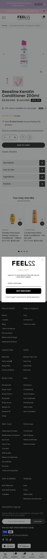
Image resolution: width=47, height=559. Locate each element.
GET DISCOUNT (23, 291)
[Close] (42, 260)
